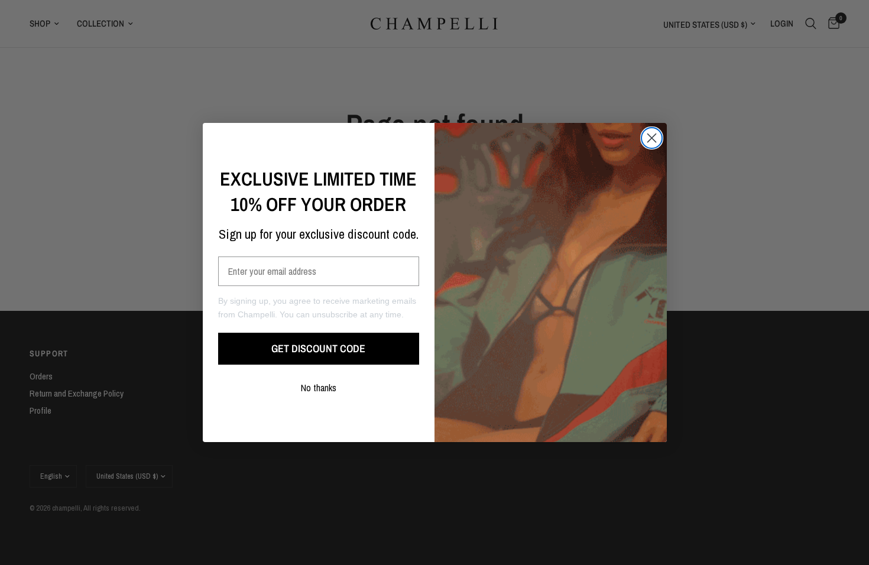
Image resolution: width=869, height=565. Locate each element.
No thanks (318, 387)
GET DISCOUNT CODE (318, 348)
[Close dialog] (651, 138)
